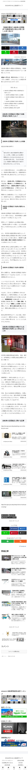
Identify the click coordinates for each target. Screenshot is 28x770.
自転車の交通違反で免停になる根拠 (14, 94)
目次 (12, 87)
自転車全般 (5, 515)
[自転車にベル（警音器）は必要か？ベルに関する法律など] (6, 435)
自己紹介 (21, 762)
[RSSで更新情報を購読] (20, 541)
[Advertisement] (14, 674)
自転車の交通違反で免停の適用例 (14, 101)
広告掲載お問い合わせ (7, 762)
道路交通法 (12, 515)
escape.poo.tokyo (7, 441)
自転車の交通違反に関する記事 (12, 107)
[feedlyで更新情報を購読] (7, 541)
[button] (22, 52)
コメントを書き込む (14, 651)
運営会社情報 (20, 760)
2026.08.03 (23, 441)
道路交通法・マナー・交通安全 (9, 517)
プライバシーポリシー (7, 760)
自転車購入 (20, 765)
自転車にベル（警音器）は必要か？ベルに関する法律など (18, 434)
